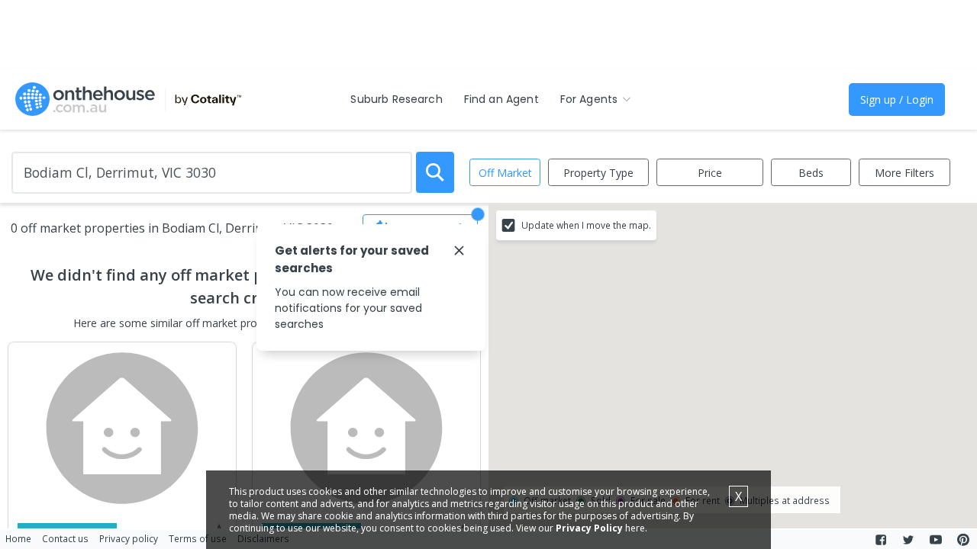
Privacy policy (128, 538)
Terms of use (198, 538)
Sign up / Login (896, 99)
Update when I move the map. (586, 225)
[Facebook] (881, 540)
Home (18, 538)
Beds (811, 172)
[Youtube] (936, 540)
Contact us (65, 538)
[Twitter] (908, 540)
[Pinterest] (963, 540)
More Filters (904, 172)
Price (710, 172)
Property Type (598, 172)
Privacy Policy (589, 528)
